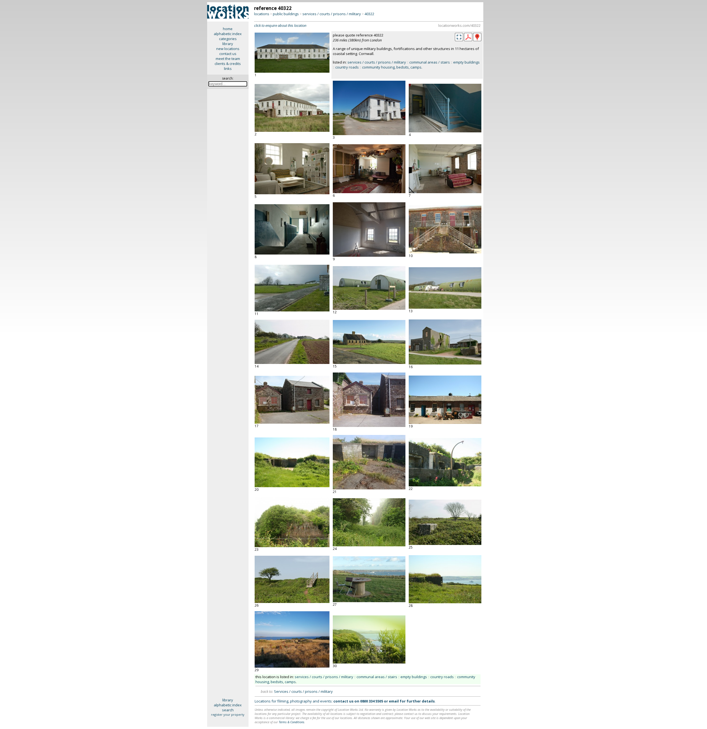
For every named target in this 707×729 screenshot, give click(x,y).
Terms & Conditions (291, 722)
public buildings (286, 13)
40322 (369, 13)
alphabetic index (228, 33)
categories (228, 38)
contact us (227, 53)
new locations (227, 48)
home (228, 28)
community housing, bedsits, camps (391, 67)
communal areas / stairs (429, 62)
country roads (347, 67)
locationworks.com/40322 (459, 25)
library (227, 43)
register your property (227, 714)
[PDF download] (468, 39)
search (228, 709)
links (228, 68)
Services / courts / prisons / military (303, 691)
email (394, 701)
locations (261, 13)
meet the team (228, 58)
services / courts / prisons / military (331, 13)
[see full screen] (459, 37)
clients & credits (228, 63)
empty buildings (466, 62)
